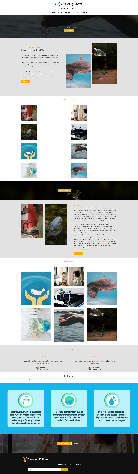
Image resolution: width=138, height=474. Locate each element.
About (60, 13)
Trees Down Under (103, 241)
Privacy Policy (61, 464)
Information (68, 13)
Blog (77, 13)
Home (53, 13)
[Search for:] (48, 469)
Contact (84, 13)
